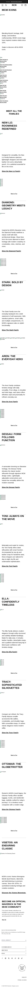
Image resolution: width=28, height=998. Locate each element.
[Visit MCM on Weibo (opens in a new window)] (15, 958)
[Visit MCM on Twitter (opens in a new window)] (8, 958)
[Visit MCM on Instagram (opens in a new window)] (5, 958)
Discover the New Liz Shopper (16, 1)
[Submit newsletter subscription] (25, 940)
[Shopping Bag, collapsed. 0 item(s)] (25, 5)
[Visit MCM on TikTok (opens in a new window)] (22, 958)
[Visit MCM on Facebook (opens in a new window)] (2, 958)
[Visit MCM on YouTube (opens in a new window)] (12, 958)
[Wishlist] (22, 5)
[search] (1, 179)
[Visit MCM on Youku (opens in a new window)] (18, 958)
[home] (14, 5)
